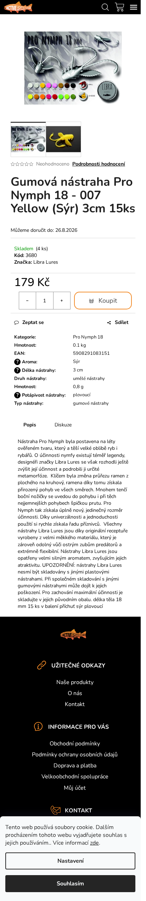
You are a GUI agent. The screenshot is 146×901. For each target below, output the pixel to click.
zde (94, 843)
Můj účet (75, 788)
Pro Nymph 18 (88, 337)
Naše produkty (75, 682)
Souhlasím (70, 884)
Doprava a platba (75, 766)
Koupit (108, 300)
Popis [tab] (29, 424)
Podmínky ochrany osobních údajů (75, 755)
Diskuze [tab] (63, 424)
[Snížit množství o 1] (27, 300)
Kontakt (75, 704)
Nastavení (70, 861)
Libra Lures (45, 262)
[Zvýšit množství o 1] (61, 300)
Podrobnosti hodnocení (98, 164)
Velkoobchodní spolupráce (74, 776)
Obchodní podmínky (75, 744)
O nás (75, 693)
